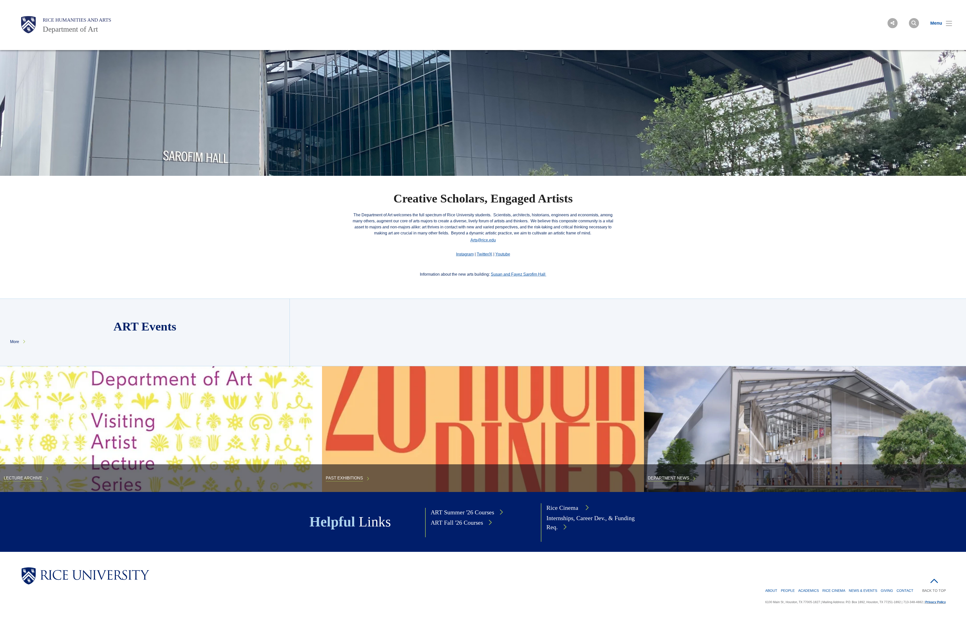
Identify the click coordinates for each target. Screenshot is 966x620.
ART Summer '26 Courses (462, 512)
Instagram (465, 254)
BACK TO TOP (934, 591)
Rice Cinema (563, 508)
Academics (808, 591)
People (788, 591)
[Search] (914, 23)
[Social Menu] (893, 23)
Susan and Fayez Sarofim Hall (518, 274)
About (771, 591)
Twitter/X (484, 254)
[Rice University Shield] (28, 24)
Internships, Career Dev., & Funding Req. (590, 522)
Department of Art (70, 29)
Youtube (502, 254)
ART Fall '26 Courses (457, 522)
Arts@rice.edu (483, 240)
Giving (887, 591)
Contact (905, 591)
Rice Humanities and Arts (77, 20)
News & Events (863, 591)
